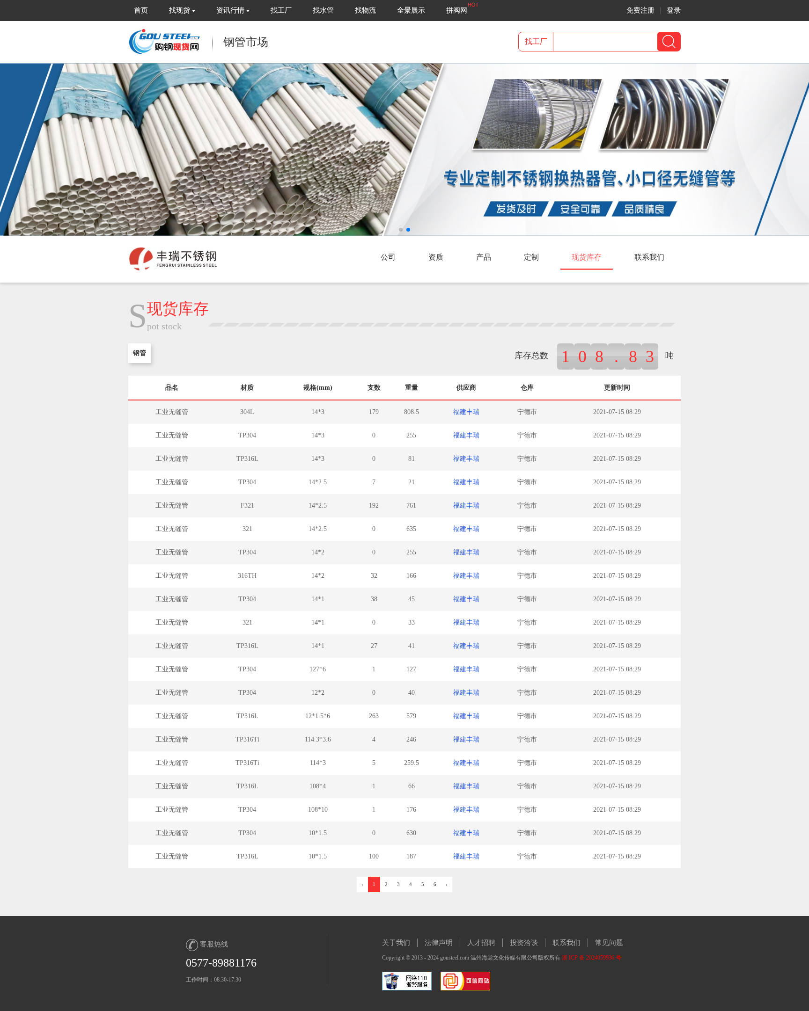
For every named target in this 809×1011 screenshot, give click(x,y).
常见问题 (609, 942)
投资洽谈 (524, 942)
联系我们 (566, 942)
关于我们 (396, 942)
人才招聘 (481, 942)
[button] (401, 230)
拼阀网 (456, 10)
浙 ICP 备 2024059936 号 (591, 957)
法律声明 (439, 942)
